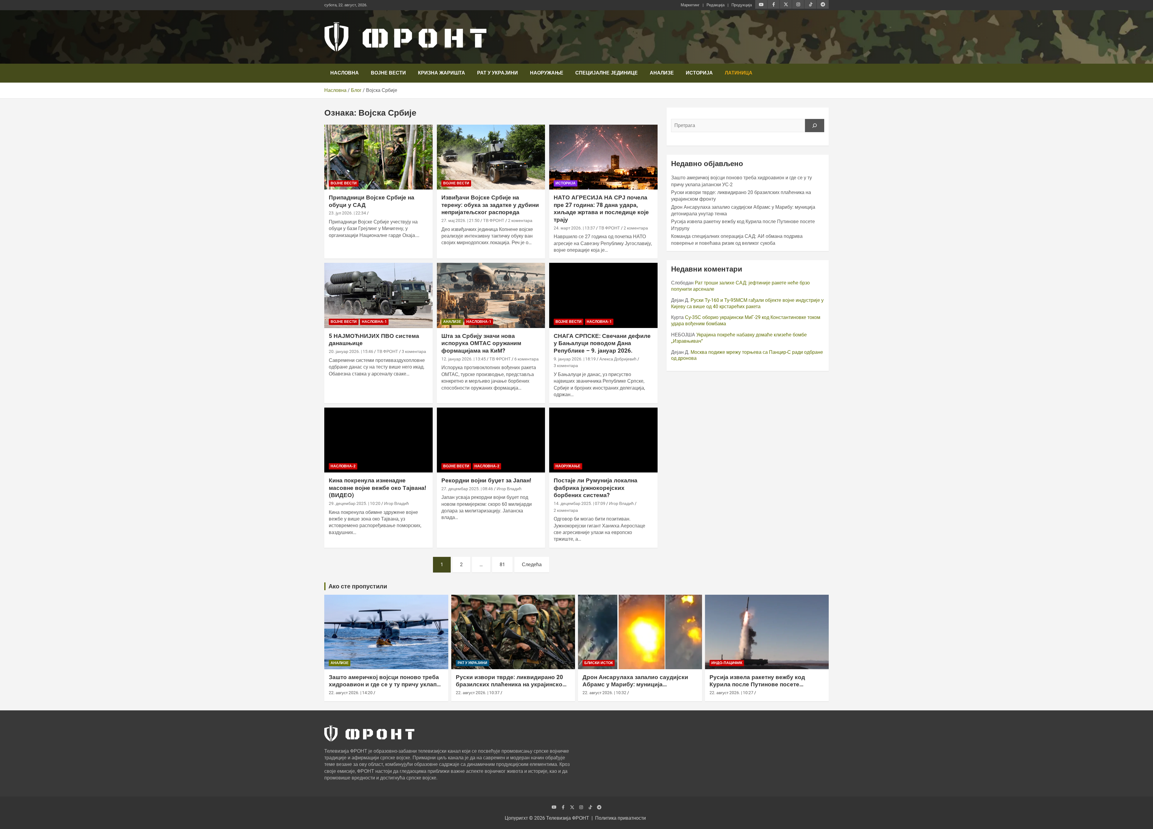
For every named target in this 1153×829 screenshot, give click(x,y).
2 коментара (520, 220)
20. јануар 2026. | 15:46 (351, 351)
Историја (699, 73)
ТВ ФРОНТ (493, 220)
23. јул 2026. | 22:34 (347, 213)
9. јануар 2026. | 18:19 (575, 359)
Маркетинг (690, 5)
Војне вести (388, 73)
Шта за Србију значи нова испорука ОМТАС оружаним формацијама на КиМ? (481, 343)
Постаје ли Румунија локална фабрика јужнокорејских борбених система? (595, 488)
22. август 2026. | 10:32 (604, 692)
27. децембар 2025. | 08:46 (467, 488)
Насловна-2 (343, 466)
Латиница (738, 73)
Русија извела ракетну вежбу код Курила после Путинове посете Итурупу (757, 684)
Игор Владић (396, 503)
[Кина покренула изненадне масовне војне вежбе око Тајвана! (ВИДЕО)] (378, 440)
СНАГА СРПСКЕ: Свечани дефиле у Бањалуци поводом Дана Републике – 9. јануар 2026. (602, 343)
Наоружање (546, 73)
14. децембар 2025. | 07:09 (579, 503)
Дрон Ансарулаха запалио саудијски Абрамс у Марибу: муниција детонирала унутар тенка (635, 684)
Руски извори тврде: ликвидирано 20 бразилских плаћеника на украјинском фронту (511, 684)
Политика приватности (620, 818)
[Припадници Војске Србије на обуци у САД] (378, 157)
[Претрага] (814, 125)
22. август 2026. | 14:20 (351, 692)
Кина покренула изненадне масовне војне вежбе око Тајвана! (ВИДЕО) (377, 488)
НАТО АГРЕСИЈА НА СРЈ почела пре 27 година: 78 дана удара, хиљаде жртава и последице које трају (601, 208)
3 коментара (414, 351)
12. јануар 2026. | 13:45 (463, 359)
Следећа (532, 564)
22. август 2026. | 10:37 (478, 692)
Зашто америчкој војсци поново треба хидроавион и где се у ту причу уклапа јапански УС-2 (384, 684)
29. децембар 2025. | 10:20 (354, 503)
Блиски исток (598, 663)
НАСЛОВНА (344, 73)
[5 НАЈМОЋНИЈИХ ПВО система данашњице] (378, 295)
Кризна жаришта (441, 73)
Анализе (662, 73)
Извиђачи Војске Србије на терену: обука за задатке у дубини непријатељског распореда (490, 205)
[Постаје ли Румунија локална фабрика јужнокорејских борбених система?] (603, 440)
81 (502, 564)
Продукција (741, 5)
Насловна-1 (374, 322)
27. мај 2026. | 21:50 (460, 220)
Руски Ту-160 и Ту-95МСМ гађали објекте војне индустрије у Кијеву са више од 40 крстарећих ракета (747, 303)
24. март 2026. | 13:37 (574, 228)
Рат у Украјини (497, 73)
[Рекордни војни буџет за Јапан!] (491, 440)
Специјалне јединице (606, 73)
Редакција (716, 5)
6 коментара (526, 359)
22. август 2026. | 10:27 (731, 692)
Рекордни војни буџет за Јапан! (486, 480)
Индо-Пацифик (726, 663)
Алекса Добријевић (618, 359)
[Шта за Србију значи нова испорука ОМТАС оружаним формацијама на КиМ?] (491, 295)
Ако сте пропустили (357, 586)
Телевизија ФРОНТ (567, 818)
